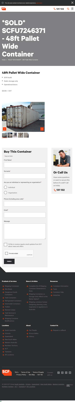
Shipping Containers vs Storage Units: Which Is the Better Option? (38, 296)
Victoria (7, 333)
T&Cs (16, 372)
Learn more (39, 3)
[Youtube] (70, 372)
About (28, 325)
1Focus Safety (33, 333)
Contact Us (54, 325)
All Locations (9, 354)
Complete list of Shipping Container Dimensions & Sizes (37, 288)
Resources (54, 281)
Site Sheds (8, 289)
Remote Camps (10, 310)
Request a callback (59, 330)
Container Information (60, 286)
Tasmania (8, 351)
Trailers (7, 307)
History (31, 336)
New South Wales (11, 339)
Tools (55, 289)
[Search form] (68, 9)
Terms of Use (25, 372)
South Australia (10, 330)
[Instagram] (62, 372)
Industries (56, 295)
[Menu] (72, 9)
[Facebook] (58, 372)
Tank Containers (10, 297)
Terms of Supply (38, 372)
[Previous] (4, 129)
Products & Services (9, 281)
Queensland (9, 336)
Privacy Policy (21, 374)
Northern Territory (11, 345)
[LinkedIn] (66, 372)
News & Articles (32, 281)
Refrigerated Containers (13, 301)
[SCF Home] (3, 9)
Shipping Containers (12, 286)
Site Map (32, 374)
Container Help (58, 292)
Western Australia (11, 342)
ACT (6, 348)
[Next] (42, 129)
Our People (33, 330)
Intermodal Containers (12, 304)
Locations (5, 325)
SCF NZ (40, 374)
